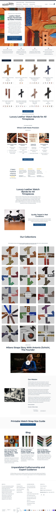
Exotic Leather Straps (18, 60)
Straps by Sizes (19, 4)
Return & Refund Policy (21, 487)
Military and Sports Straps (30, 2)
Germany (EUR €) (3, 510)
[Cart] (53, 4)
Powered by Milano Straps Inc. (18, 510)
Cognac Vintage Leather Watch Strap (8, 78)
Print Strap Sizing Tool (31, 495)
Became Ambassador (31, 501)
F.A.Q (28, 490)
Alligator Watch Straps (30, 60)
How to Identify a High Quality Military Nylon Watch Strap (43, 451)
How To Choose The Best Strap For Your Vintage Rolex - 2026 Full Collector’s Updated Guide (11, 453)
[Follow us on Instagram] (44, 495)
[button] (3, 83)
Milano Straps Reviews (31, 486)
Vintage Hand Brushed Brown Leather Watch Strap (34, 78)
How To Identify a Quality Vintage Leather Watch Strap (27, 451)
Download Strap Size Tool (28, 424)
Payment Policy (19, 492)
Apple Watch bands (42, 474)
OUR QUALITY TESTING (39, 224)
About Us (28, 500)
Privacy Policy (19, 490)
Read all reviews (28, 159)
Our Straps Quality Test (31, 487)
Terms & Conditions (20, 489)
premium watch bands (28, 474)
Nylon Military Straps (42, 60)
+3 (53, 106)
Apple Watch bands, (26, 199)
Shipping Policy (20, 486)
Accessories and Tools (29, 6)
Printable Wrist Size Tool (31, 498)
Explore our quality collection (15, 38)
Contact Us (29, 504)
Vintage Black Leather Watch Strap (48, 101)
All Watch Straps (6, 60)
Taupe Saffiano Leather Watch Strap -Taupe (34, 101)
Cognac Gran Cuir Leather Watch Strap (21, 78)
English (46, 4)
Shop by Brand (32, 4)
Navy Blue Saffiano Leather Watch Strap (48, 78)
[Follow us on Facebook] (41, 495)
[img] (13, 176)
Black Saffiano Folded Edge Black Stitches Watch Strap (21, 101)
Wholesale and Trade (31, 503)
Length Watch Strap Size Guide (32, 493)
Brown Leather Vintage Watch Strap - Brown (8, 101)
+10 (26, 106)
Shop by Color (25, 4)
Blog (28, 489)
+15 (39, 106)
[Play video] (28, 362)
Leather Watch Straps (20, 2)
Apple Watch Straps (19, 6)
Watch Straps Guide (38, 6)
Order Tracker (29, 492)
